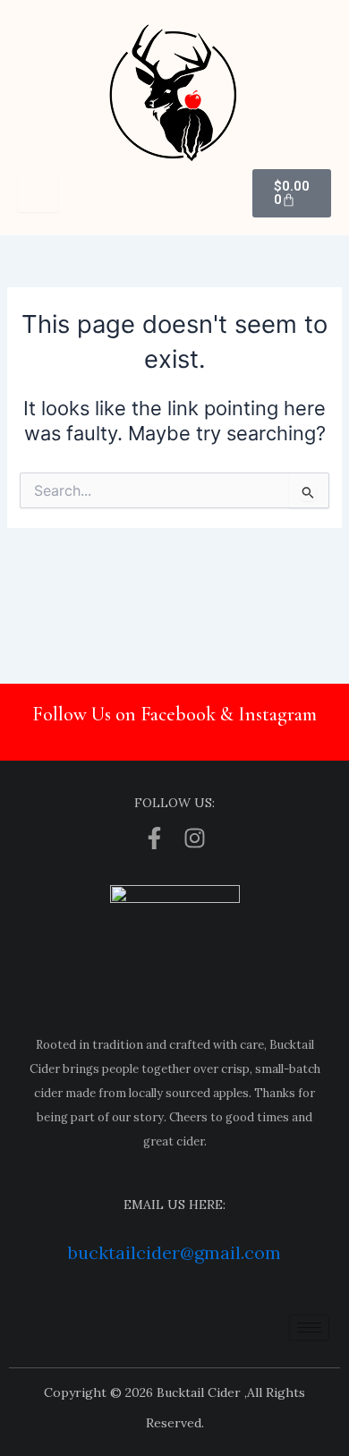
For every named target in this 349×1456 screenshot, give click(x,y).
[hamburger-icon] (38, 193)
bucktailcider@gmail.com (174, 1252)
